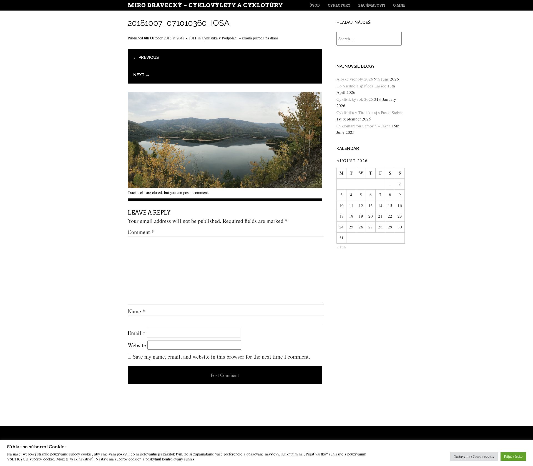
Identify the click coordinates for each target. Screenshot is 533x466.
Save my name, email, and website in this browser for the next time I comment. (221, 356)
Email (136, 333)
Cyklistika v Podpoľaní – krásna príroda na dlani (240, 38)
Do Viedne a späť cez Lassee (361, 86)
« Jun (341, 247)
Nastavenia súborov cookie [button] (474, 456)
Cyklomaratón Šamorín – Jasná (363, 126)
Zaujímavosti (371, 5)
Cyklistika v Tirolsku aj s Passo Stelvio (370, 112)
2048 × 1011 (187, 38)
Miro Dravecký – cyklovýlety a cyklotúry (205, 5)
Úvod (315, 5)
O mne (399, 5)
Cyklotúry (339, 5)
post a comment (195, 192)
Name (136, 311)
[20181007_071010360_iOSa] (225, 186)
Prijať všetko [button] (513, 456)
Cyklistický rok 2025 (354, 99)
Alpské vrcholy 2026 (354, 79)
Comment (141, 232)
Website (137, 345)
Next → (141, 74)
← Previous (146, 57)
